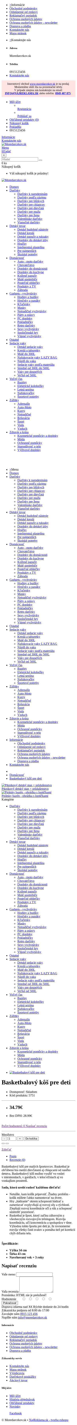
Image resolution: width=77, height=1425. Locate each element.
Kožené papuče (27, 275)
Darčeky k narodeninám (32, 194)
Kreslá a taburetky (28, 350)
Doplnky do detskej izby (32, 240)
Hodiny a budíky (27, 297)
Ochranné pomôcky (29, 443)
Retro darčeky (26, 325)
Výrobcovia (16, 1373)
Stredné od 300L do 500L (33, 368)
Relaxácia (23, 418)
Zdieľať (6, 1149)
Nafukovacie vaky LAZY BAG (37, 357)
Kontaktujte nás (19, 29)
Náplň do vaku (26, 361)
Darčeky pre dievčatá (30, 208)
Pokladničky (25, 322)
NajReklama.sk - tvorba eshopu (48, 1420)
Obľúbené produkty (21, 1403)
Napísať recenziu (36, 1126)
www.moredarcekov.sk (42, 83)
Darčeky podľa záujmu (31, 197)
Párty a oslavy (26, 314)
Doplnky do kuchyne (30, 272)
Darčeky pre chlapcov (31, 204)
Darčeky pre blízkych (30, 201)
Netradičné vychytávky (31, 311)
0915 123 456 (29, 1314)
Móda (21, 439)
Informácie (16, 739)
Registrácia (24, 109)
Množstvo (8, 1134)
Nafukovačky (25, 393)
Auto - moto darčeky (30, 261)
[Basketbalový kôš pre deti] (27, 1072)
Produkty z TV (26, 286)
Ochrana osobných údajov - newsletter (33, 22)
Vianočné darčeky (28, 222)
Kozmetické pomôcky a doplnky (37, 435)
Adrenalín (23, 403)
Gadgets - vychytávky (23, 293)
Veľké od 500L (27, 375)
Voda (20, 425)
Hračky (22, 243)
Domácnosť (16, 258)
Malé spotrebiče (27, 279)
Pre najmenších (26, 250)
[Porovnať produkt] (7, 1143)
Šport (20, 421)
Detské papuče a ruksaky (33, 236)
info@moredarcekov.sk (32, 1317)
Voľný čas (15, 379)
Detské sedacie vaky (30, 346)
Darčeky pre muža (28, 211)
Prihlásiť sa (24, 116)
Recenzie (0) (17, 1159)
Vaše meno (8, 1274)
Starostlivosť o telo (29, 446)
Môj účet (15, 1396)
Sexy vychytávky (28, 329)
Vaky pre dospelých (29, 371)
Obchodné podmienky (23, 8)
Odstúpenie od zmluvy (23, 12)
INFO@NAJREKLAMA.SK (21, 93)
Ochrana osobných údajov (25, 19)
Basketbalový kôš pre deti (25, 778)
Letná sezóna (25, 389)
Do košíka (31, 1138)
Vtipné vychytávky (29, 336)
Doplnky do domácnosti (32, 268)
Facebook (15, 1413)
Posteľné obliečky (28, 282)
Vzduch (22, 428)
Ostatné (14, 339)
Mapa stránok (17, 33)
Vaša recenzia (10, 1291)
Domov (14, 473)
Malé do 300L (26, 354)
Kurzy (21, 411)
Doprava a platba (20, 26)
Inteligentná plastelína (30, 247)
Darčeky (14, 190)
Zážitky (14, 400)
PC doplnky (24, 318)
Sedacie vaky (17, 343)
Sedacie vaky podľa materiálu (35, 364)
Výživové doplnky (29, 450)
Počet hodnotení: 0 (13, 1126)
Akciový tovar (18, 1380)
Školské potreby (27, 254)
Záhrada (22, 290)
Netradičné (24, 414)
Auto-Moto (24, 407)
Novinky (15, 1406)
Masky (21, 307)
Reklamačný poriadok (23, 15)
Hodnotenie (9, 1299)
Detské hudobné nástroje (32, 229)
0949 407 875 (63, 93)
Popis (12, 1156)
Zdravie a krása (19, 432)
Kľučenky (23, 304)
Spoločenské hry (27, 332)
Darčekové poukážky (22, 1376)
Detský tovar (17, 226)
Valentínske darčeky (29, 218)
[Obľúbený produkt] (3, 1143)
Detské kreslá (25, 233)
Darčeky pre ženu (28, 215)
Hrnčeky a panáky (28, 300)
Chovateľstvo (25, 265)
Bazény (22, 382)
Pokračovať (9, 1303)
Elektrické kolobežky (30, 386)
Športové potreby (28, 396)
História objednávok (22, 1399)
